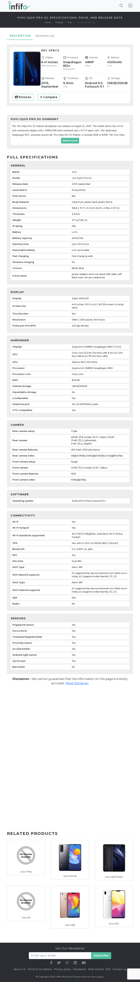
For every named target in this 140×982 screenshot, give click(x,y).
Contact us (119, 969)
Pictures (24, 97)
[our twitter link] (59, 963)
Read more (70, 140)
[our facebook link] (51, 963)
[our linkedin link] (75, 963)
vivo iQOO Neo (114, 876)
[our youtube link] (84, 963)
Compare (50, 97)
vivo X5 (26, 917)
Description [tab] (19, 35)
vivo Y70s (26, 871)
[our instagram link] (67, 963)
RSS (108, 969)
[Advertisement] (70, 716)
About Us (20, 969)
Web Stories (96, 969)
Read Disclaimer (77, 683)
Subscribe (101, 955)
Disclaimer (80, 969)
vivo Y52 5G (70, 876)
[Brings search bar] (121, 5)
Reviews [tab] (45, 36)
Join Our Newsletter (70, 948)
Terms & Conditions (39, 969)
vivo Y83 (70, 925)
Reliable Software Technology (88, 976)
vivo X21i (114, 923)
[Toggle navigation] (130, 5)
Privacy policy (62, 969)
